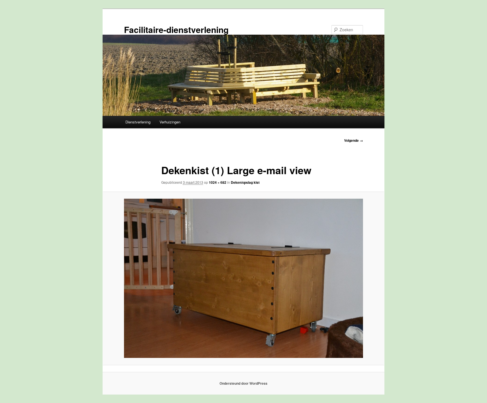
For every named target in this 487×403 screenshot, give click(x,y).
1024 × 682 (217, 182)
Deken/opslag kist (245, 182)
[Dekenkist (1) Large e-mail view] (243, 278)
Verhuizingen (170, 122)
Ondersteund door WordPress (243, 383)
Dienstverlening (137, 122)
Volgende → (353, 140)
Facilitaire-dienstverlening (176, 29)
